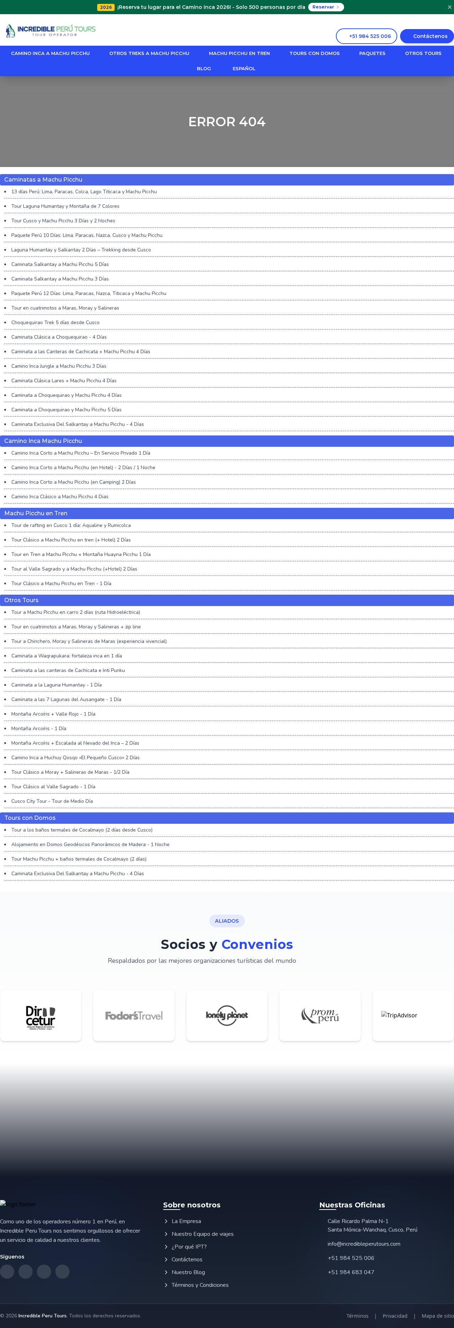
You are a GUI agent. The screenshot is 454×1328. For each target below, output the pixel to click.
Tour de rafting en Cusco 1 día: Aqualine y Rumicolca (71, 525)
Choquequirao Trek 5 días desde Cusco (55, 322)
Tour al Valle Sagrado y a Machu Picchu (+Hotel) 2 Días (74, 569)
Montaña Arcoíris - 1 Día (38, 728)
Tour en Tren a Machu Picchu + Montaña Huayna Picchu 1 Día (81, 554)
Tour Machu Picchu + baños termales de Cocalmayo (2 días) (78, 859)
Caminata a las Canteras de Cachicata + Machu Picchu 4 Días (80, 351)
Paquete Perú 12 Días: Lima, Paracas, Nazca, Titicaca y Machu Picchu (88, 293)
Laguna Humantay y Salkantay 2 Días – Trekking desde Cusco (81, 249)
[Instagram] (430, 21)
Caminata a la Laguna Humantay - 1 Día (56, 685)
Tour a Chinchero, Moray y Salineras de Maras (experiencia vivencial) (89, 641)
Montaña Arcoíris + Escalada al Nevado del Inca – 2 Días (75, 743)
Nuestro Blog (188, 1272)
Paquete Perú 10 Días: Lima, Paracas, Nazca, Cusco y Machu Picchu (86, 235)
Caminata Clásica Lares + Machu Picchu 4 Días (64, 380)
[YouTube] (451, 21)
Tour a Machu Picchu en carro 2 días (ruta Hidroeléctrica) (75, 612)
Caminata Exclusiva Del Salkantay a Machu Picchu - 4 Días (77, 424)
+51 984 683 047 (351, 1272)
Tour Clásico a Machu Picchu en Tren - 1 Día (61, 583)
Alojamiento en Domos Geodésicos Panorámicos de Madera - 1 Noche (90, 844)
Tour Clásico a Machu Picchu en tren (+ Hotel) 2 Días (71, 540)
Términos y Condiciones (200, 1285)
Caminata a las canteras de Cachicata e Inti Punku (68, 670)
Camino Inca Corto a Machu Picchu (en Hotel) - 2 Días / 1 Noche (83, 467)
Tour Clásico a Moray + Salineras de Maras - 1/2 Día (70, 772)
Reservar (323, 7)
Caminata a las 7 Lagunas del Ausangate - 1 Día (66, 699)
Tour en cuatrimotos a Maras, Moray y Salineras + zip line (76, 626)
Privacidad (395, 1315)
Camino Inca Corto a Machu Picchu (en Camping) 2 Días (73, 482)
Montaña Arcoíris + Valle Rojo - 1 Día (53, 714)
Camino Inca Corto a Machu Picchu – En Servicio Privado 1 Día (80, 453)
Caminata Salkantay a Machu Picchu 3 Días (60, 279)
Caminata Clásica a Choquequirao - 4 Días (59, 337)
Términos (358, 1315)
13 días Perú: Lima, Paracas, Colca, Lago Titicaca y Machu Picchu (84, 191)
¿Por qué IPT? (189, 1247)
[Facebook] (419, 21)
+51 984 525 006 (351, 1258)
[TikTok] (440, 21)
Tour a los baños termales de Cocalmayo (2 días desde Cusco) (82, 830)
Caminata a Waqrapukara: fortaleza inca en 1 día (66, 655)
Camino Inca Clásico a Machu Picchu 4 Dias (60, 496)
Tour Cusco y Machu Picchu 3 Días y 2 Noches (63, 220)
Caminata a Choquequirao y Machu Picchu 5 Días (66, 409)
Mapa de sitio (438, 1315)
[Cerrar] (449, 7)
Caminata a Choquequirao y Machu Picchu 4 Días (66, 395)
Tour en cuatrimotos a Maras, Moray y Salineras (65, 308)
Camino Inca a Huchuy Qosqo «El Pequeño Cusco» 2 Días (75, 757)
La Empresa (186, 1221)
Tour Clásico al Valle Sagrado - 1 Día (53, 786)
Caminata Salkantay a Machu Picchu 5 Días (60, 264)
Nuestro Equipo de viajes (203, 1234)
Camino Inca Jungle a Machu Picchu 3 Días (58, 366)
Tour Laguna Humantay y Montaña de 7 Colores (65, 206)
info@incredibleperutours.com (364, 1244)
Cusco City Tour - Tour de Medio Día (52, 801)
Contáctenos (187, 1259)
